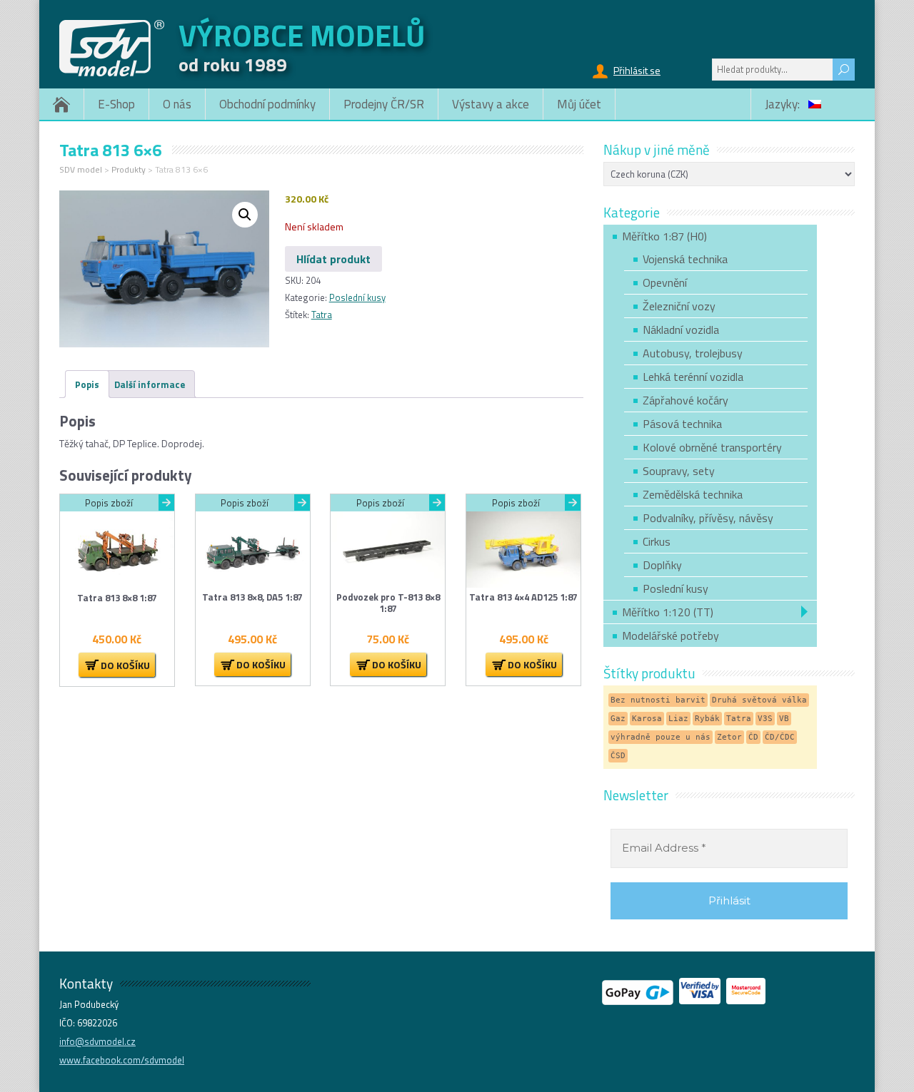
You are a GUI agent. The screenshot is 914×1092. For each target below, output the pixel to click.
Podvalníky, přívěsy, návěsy (708, 517)
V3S (765, 718)
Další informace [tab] (149, 384)
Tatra (321, 314)
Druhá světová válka (759, 700)
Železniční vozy (679, 306)
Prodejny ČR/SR (383, 104)
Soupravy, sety (679, 470)
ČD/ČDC (780, 737)
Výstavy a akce (490, 104)
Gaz (618, 718)
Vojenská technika (685, 258)
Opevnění (665, 282)
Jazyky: (784, 104)
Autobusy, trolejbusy (693, 353)
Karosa (647, 718)
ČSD (618, 755)
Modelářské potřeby (670, 635)
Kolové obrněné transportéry (712, 447)
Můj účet (579, 104)
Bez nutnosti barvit (658, 700)
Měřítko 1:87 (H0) (664, 236)
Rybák (707, 718)
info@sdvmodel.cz (97, 1041)
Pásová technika (682, 423)
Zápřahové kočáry (685, 400)
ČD (753, 737)
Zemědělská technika (693, 494)
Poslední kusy (357, 297)
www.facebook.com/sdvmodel (121, 1060)
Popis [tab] (87, 384)
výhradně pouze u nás (660, 737)
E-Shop (116, 104)
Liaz (678, 718)
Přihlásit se (637, 70)
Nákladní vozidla (681, 329)
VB (784, 718)
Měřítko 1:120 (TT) (667, 612)
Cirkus (657, 541)
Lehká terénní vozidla (693, 376)
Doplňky (662, 564)
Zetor (729, 737)
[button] (245, 215)
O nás (177, 104)
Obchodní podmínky (267, 104)
